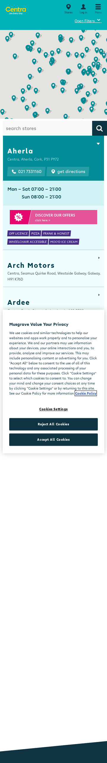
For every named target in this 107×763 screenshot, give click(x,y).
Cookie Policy (85, 393)
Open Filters (88, 20)
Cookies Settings (53, 409)
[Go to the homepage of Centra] (15, 9)
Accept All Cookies (53, 439)
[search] (99, 128)
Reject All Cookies (53, 424)
